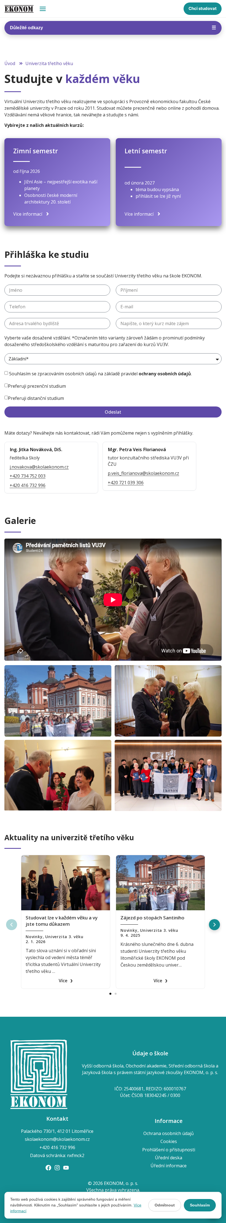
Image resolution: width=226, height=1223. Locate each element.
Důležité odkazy (113, 27)
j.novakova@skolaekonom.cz (39, 467)
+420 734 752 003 (27, 476)
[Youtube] (66, 1167)
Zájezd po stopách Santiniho (152, 917)
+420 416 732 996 (27, 485)
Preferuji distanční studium (36, 398)
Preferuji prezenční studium (37, 386)
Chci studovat (203, 8)
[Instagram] (57, 1167)
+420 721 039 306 (126, 483)
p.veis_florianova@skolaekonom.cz (143, 473)
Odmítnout (165, 1205)
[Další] (214, 924)
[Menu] (43, 9)
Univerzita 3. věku (64, 936)
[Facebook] (48, 1167)
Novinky (34, 936)
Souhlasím (200, 1205)
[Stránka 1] (110, 994)
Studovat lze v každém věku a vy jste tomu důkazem (62, 920)
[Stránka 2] (116, 994)
